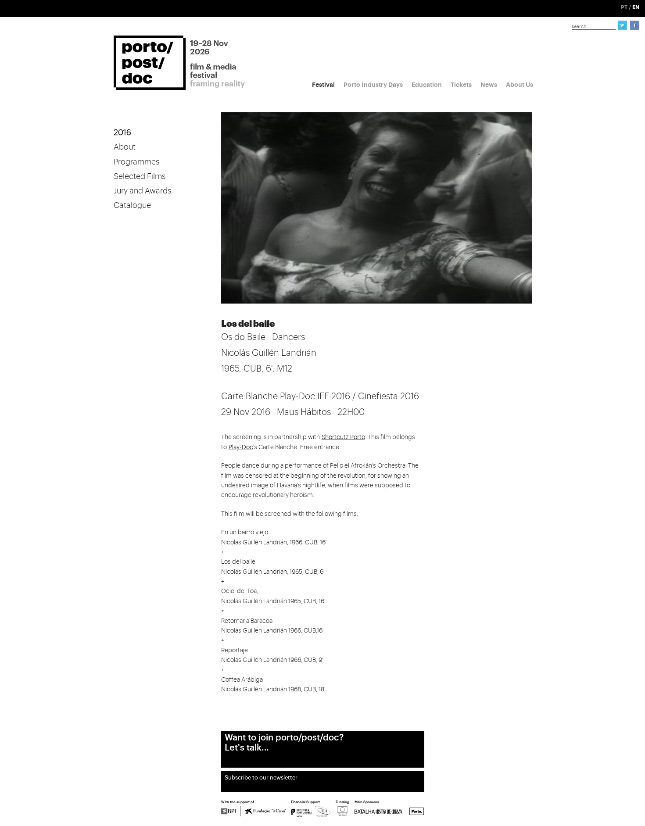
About (125, 147)
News (488, 85)
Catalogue (132, 205)
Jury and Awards (142, 191)
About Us (519, 85)
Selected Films (139, 176)
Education (427, 85)
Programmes (136, 162)
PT (624, 7)
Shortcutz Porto (343, 437)
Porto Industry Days (373, 85)
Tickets (461, 85)
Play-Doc (241, 447)
